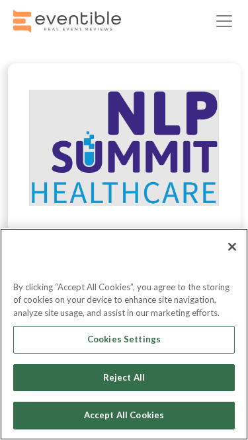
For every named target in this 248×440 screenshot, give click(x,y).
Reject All (124, 377)
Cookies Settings (124, 339)
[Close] (232, 246)
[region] (124, 334)
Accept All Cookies (124, 415)
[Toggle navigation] (224, 21)
